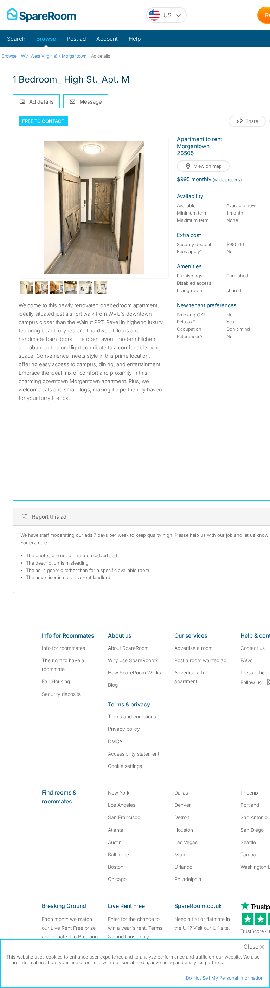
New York (118, 793)
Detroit (181, 817)
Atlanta (115, 830)
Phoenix (249, 793)
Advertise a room (193, 648)
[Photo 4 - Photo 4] (56, 287)
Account (107, 38)
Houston (183, 830)
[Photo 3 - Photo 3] (41, 287)
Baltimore (118, 854)
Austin (115, 842)
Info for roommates (63, 648)
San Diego (252, 830)
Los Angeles (121, 805)
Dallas (181, 793)
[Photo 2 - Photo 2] (27, 287)
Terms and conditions (132, 716)
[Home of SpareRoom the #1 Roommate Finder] (41, 15)
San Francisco (124, 817)
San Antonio (254, 817)
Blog (113, 685)
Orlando (183, 867)
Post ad (76, 38)
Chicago (117, 879)
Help (135, 38)
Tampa (248, 854)
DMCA (115, 741)
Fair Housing (56, 681)
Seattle (248, 842)
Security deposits (61, 694)
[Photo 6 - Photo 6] (85, 287)
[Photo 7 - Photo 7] (100, 287)
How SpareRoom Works (134, 673)
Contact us (252, 648)
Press (254, 673)
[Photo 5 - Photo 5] (71, 287)
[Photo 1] (94, 207)
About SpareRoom (128, 648)
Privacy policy (124, 729)
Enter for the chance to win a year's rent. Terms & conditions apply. (135, 928)
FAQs (246, 660)
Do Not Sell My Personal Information (225, 978)
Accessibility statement (133, 754)
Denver (182, 805)
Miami (181, 854)
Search (16, 38)
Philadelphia (187, 879)
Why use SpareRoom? (133, 660)
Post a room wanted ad (200, 660)
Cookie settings (125, 766)
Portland (249, 805)
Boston (115, 867)
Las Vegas (186, 842)
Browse (46, 38)
